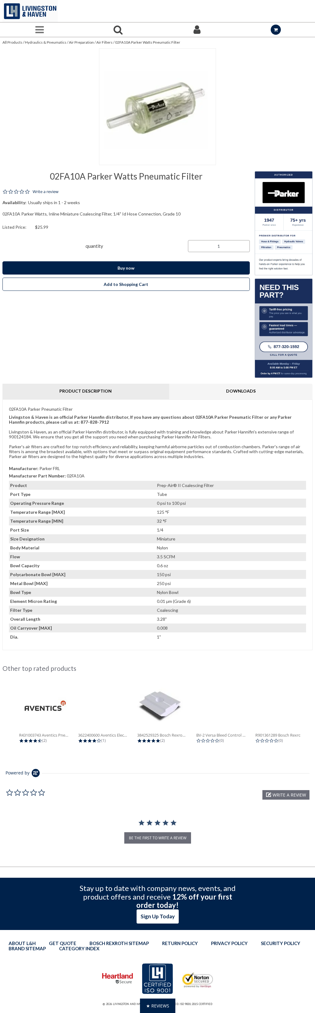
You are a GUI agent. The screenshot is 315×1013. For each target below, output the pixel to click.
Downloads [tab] (241, 391)
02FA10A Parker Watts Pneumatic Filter (147, 42)
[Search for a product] (118, 29)
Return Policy (180, 943)
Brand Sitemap (27, 948)
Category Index (79, 948)
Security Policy (280, 943)
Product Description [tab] (85, 391)
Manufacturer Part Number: (37, 475)
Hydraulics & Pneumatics (45, 42)
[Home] (30, 11)
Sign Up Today (158, 916)
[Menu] (39, 29)
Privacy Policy (229, 943)
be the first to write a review (157, 838)
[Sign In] (197, 29)
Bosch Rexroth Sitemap (119, 943)
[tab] (157, 524)
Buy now (126, 268)
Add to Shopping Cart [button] (126, 284)
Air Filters (104, 42)
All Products (12, 42)
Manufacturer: (23, 468)
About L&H (22, 943)
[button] (285, 795)
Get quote (62, 943)
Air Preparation (81, 42)
